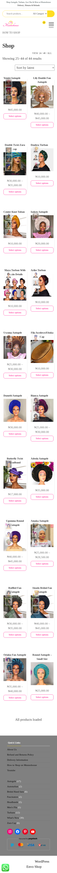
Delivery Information (17, 760)
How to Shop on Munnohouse (22, 765)
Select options (15, 116)
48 (44, 53)
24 (40, 53)
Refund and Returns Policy (20, 754)
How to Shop (11, 32)
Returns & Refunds (32, 5)
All (49, 53)
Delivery (20, 5)
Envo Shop (34, 867)
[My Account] (38, 24)
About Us (12, 749)
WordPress (42, 861)
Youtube (11, 770)
